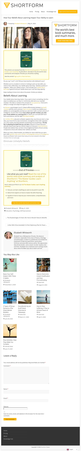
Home (31, 11)
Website (6, 407)
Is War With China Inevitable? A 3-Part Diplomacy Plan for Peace (27, 225)
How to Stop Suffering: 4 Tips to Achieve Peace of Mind (43, 309)
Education (9, 211)
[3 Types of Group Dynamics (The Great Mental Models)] (10, 291)
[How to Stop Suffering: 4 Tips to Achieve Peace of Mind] (43, 291)
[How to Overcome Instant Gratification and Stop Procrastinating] (43, 259)
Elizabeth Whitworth (21, 23)
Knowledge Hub (51, 11)
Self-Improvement (25, 211)
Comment (7, 366)
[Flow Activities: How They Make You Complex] (10, 325)
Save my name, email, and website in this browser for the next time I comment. (24, 415)
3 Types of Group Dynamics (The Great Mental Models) (9, 309)
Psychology (16, 211)
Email (6, 398)
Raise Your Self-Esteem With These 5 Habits (9, 276)
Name (6, 389)
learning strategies (28, 116)
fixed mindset (27, 109)
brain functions (42, 126)
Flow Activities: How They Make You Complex (9, 342)
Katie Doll (41, 282)
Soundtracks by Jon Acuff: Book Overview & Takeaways (24, 309)
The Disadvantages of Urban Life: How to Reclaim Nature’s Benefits (26, 218)
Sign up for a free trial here (22, 76)
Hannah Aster (9, 346)
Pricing (37, 11)
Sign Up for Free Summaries (67, 11)
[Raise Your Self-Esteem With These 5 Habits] (10, 259)
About (43, 11)
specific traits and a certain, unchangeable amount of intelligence (29, 134)
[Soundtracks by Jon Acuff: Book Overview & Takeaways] (25, 291)
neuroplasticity (35, 103)
